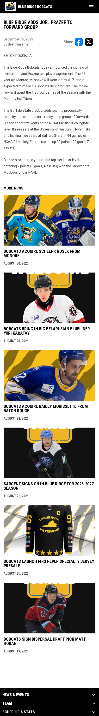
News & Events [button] (15, 695)
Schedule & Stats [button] (18, 712)
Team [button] (7, 703)
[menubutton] (91, 7)
